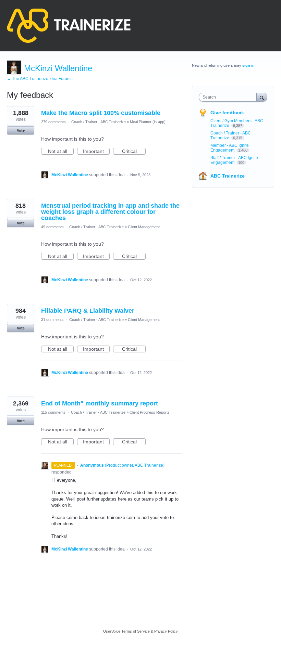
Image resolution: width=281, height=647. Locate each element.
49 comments (52, 227)
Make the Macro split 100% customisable (100, 112)
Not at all (61, 151)
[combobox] (229, 97)
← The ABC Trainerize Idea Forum (39, 78)
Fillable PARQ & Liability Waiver (87, 310)
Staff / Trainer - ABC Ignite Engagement (234, 160)
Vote (21, 130)
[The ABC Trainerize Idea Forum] (69, 26)
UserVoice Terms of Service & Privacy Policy (140, 631)
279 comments (53, 122)
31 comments (52, 320)
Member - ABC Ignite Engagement (229, 148)
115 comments (53, 412)
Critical (134, 151)
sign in (248, 65)
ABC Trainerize (227, 176)
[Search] (261, 97)
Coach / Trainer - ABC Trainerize (98, 122)
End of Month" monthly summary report (99, 403)
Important (96, 151)
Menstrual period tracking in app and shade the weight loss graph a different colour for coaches (110, 211)
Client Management (144, 227)
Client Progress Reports (150, 412)
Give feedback (227, 112)
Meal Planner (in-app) (148, 122)
